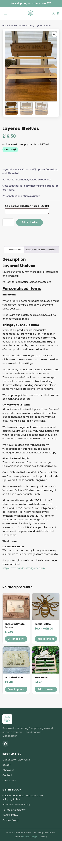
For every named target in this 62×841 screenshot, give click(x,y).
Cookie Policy (10, 815)
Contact (7, 775)
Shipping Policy (11, 799)
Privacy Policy (10, 820)
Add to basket (30, 222)
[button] (54, 34)
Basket (6, 765)
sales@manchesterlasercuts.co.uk (22, 795)
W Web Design (29, 836)
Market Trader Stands (22, 25)
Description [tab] (14, 249)
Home (5, 25)
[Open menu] (5, 13)
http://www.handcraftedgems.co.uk (23, 568)
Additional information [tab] (41, 249)
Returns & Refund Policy (16, 804)
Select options (16, 638)
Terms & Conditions (14, 809)
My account (9, 780)
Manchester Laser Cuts (16, 759)
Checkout (8, 770)
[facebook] (5, 744)
